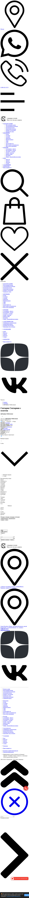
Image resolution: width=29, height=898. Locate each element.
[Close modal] (1, 541)
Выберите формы (7, 474)
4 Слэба (7, 517)
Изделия (5, 716)
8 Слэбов (17, 517)
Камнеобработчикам (8, 324)
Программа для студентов (9, 326)
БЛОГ (4, 158)
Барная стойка (9, 154)
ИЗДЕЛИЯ (5, 147)
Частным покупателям (8, 325)
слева (6, 519)
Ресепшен (8, 155)
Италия (5, 428)
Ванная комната (9, 139)
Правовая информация (8, 752)
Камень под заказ (10, 131)
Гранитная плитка (7, 698)
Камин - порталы (10, 153)
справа (2, 519)
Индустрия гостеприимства (12, 145)
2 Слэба (2, 517)
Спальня (8, 137)
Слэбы (10, 424)
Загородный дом (10, 143)
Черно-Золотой (6, 429)
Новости (8, 159)
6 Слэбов (12, 517)
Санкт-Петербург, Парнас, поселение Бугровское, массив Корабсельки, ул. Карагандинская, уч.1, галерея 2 (14, 627)
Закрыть (2, 533)
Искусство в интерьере (11, 146)
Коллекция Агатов (10, 127)
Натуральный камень (11, 125)
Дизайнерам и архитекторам (9, 322)
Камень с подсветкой (11, 130)
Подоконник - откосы (11, 150)
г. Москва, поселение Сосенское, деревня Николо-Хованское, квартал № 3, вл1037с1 (12, 587)
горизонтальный (4, 518)
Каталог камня (6, 689)
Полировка (9, 426)
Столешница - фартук (11, 149)
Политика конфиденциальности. (14, 896)
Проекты (8, 162)
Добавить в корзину (5, 539)
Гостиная (8, 135)
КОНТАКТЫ (6, 166)
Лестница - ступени (10, 151)
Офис (7, 141)
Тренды (7, 160)
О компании (6, 735)
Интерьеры (5, 700)
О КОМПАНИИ (7, 164)
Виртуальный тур (7, 167)
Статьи (7, 163)
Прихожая (8, 138)
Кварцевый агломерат (11, 129)
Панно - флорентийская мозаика (13, 157)
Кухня (7, 134)
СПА (7, 142)
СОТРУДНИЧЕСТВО (8, 321)
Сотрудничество (7, 728)
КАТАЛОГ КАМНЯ (8, 123)
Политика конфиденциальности (10, 750)
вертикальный (12, 518)
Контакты (5, 746)
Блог (4, 738)
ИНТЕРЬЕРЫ (6, 133)
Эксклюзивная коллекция (12, 126)
